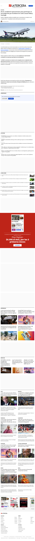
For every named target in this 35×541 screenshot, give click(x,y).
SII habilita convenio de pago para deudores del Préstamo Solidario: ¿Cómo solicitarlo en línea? (5, 363)
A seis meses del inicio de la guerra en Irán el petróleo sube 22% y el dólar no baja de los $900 (25, 408)
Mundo (2, 468)
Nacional (2, 9)
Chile (2, 391)
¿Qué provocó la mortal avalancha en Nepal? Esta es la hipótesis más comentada (8, 327)
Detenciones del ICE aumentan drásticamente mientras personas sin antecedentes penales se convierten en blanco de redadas (9, 490)
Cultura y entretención (22, 443)
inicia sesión (4, 98)
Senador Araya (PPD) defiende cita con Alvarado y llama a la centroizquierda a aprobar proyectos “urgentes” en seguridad (17, 151)
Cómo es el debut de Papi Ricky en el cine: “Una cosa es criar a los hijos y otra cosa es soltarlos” (26, 460)
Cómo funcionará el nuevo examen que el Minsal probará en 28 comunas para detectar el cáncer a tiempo (15, 194)
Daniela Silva (6, 21)
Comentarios (8, 43)
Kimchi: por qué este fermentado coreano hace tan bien (25, 470)
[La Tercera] (5, 507)
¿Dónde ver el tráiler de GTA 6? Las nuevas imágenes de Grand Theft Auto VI (29, 362)
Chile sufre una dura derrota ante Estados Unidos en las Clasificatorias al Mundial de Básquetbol (26, 420)
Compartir (3, 43)
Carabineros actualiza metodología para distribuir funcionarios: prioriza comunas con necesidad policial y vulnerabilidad (15, 187)
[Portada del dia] (17, 231)
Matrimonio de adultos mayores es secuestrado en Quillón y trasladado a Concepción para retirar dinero (15, 183)
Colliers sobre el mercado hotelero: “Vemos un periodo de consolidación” (26, 413)
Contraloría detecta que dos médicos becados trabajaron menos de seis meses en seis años (15, 175)
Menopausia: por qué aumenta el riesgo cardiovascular (25, 490)
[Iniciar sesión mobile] (33, 5)
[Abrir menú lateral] (1, 6)
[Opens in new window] (24, 507)
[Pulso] (14, 507)
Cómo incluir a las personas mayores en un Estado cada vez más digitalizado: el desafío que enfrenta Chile (8, 421)
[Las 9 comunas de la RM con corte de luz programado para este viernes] (17, 370)
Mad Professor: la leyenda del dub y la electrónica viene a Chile (26, 446)
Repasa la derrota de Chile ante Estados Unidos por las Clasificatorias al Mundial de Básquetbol (26, 440)
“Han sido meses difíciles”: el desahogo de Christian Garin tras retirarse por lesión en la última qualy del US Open (25, 436)
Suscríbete (11, 98)
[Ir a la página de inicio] (17, 5)
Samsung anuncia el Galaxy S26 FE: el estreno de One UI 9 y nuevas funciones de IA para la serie (25, 328)
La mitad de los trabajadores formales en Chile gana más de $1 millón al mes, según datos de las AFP (26, 394)
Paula (19, 468)
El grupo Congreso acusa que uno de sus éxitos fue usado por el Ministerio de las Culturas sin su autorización (26, 464)
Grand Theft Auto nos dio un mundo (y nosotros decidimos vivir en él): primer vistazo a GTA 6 (26, 312)
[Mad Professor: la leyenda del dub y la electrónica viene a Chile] (26, 453)
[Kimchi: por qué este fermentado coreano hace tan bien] (26, 478)
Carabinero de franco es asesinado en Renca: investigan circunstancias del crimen (14, 178)
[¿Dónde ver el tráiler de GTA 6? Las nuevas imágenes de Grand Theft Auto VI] (29, 370)
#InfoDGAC (2, 86)
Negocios (19, 391)
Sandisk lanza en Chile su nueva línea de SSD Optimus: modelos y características (8, 460)
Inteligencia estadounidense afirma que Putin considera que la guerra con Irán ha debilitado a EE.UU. (17, 140)
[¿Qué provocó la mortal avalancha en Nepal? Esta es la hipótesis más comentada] (9, 335)
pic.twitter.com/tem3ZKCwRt (7, 87)
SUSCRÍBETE (17, 245)
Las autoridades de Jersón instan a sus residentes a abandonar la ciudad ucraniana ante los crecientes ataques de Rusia (16, 136)
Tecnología (3, 443)
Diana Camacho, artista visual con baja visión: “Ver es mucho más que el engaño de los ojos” (26, 486)
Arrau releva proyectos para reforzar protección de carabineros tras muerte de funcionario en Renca (17, 144)
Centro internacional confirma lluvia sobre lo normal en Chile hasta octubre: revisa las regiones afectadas (8, 312)
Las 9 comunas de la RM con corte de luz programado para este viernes (17, 362)
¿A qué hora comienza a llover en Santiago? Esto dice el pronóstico (8, 440)
